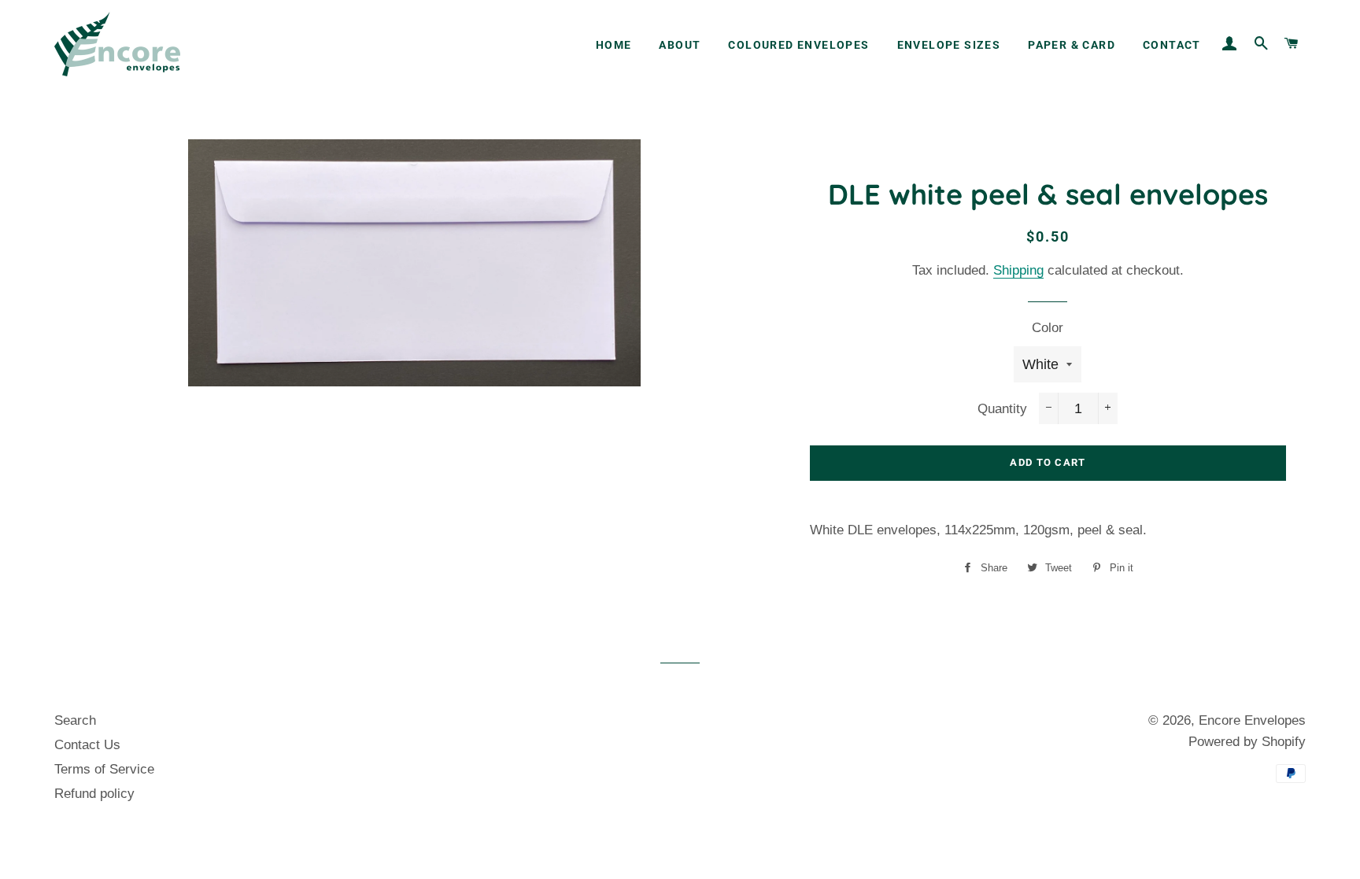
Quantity (1002, 408)
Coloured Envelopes (798, 45)
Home (614, 45)
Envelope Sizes (949, 45)
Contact (1172, 45)
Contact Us (87, 744)
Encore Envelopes (1252, 720)
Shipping (1018, 270)
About (679, 45)
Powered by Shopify (1247, 741)
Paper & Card (1071, 45)
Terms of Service (104, 769)
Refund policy (94, 793)
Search (75, 720)
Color (1047, 327)
